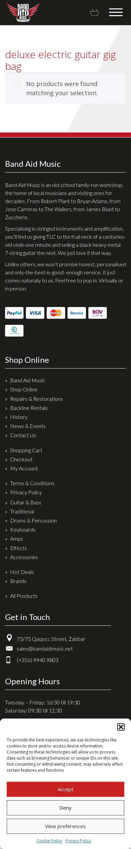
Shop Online (24, 389)
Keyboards (23, 529)
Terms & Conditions (32, 483)
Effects (18, 548)
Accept (66, 789)
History (19, 417)
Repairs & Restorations (36, 398)
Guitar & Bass (25, 502)
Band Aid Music (23, 12)
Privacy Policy (78, 841)
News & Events (28, 426)
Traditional (22, 511)
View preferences (65, 826)
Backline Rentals (29, 407)
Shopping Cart (26, 450)
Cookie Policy (49, 841)
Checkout (21, 459)
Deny (65, 807)
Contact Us (23, 435)
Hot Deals (22, 572)
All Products (24, 595)
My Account (24, 468)
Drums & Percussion (33, 520)
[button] (121, 727)
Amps (16, 538)
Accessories (24, 557)
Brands (18, 581)
